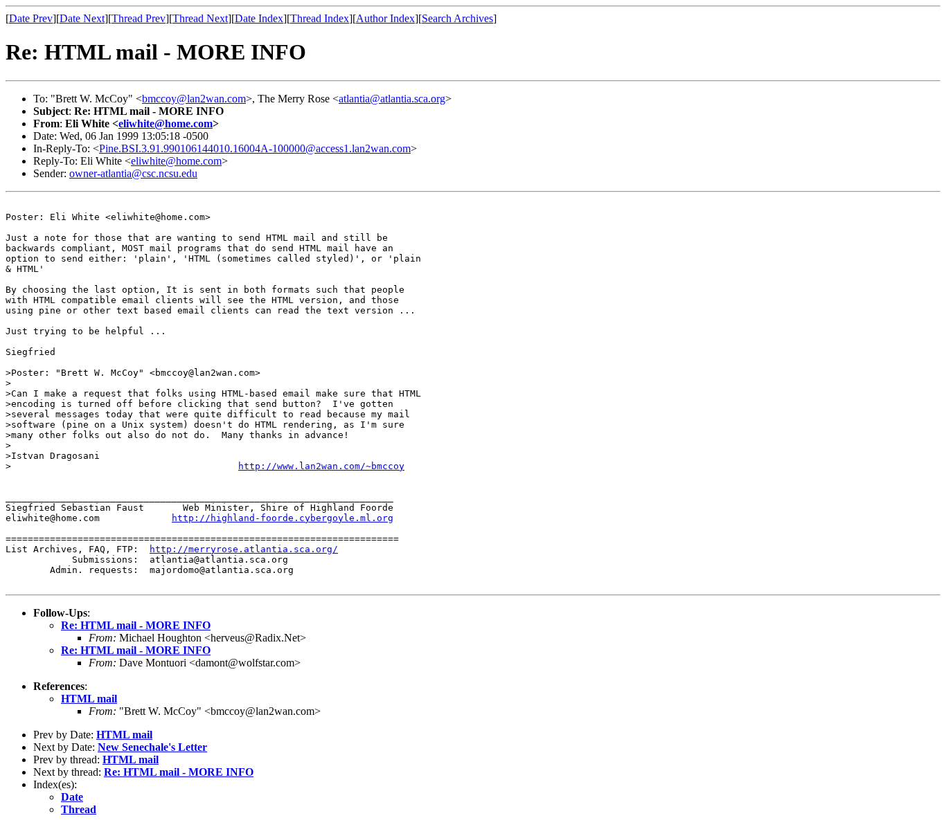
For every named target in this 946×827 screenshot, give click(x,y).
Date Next (82, 18)
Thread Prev (138, 18)
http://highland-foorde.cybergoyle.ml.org (282, 518)
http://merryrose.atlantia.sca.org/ (244, 549)
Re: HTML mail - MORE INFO (136, 625)
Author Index (385, 18)
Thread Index (319, 18)
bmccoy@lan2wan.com (194, 98)
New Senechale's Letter (152, 747)
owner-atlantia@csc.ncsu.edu (133, 173)
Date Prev (31, 18)
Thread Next (200, 18)
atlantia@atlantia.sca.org (392, 98)
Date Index (259, 18)
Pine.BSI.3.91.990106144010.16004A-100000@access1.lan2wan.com (255, 148)
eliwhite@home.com (165, 123)
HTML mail (89, 699)
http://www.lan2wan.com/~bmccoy (321, 466)
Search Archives (457, 18)
